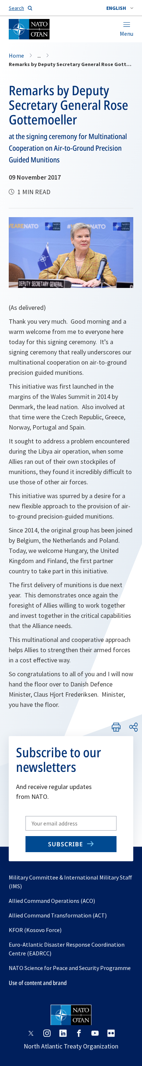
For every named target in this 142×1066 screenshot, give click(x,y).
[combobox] (119, 8)
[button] (119, 8)
